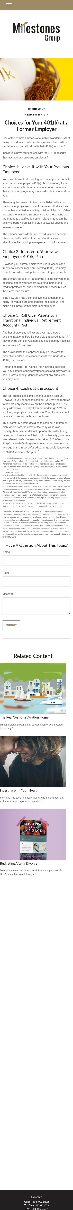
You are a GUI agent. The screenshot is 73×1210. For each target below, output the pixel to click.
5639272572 (42, 1205)
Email (6, 573)
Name (6, 552)
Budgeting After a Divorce (18, 863)
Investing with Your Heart (18, 790)
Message (8, 594)
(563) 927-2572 (40, 1201)
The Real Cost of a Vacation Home (24, 717)
